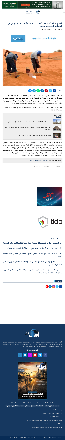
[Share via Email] (30, 90)
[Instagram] (30, 355)
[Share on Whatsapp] (38, 90)
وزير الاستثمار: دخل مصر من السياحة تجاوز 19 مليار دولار (34, 135)
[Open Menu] (64, 12)
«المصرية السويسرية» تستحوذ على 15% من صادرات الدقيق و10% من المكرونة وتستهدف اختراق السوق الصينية (32, 271)
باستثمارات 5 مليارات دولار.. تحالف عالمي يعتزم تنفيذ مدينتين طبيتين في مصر (28, 122)
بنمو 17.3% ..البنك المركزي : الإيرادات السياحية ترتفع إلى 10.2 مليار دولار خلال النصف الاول (27, 128)
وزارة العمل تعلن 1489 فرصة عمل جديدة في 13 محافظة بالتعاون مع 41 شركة (34, 248)
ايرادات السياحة (37, 167)
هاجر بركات (57, 30)
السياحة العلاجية (47, 167)
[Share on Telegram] (34, 90)
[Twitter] (40, 355)
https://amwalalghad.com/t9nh (39, 160)
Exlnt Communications (55, 437)
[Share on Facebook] (54, 90)
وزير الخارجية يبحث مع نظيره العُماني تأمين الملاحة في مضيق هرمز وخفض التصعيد (32, 255)
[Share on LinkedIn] (42, 90)
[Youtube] (35, 355)
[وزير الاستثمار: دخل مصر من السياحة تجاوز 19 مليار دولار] (57, 135)
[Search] (1, 12)
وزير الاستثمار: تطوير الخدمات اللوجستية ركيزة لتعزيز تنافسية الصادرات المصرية (32, 243)
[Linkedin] (25, 355)
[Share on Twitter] (50, 90)
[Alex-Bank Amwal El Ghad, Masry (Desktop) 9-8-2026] (32, 2)
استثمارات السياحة (57, 167)
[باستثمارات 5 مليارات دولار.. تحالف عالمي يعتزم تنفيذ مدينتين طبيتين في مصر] (57, 121)
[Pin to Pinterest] (46, 90)
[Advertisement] (32, 308)
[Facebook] (45, 355)
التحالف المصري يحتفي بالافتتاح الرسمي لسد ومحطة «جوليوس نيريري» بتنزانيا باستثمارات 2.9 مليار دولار (32, 263)
